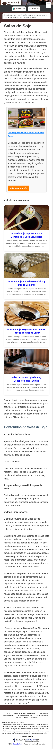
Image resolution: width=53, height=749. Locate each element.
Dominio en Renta (22, 717)
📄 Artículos (34, 9)
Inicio (8, 713)
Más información (18, 188)
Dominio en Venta (42, 715)
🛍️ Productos (19, 9)
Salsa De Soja (17, 744)
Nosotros (17, 713)
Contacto (34, 717)
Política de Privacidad (25, 715)
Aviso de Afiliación (29, 713)
